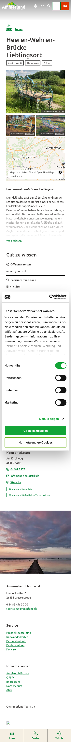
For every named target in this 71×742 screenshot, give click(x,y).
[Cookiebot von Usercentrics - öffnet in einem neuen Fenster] (50, 297)
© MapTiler (28, 172)
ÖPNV (10, 677)
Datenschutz (14, 685)
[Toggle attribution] (60, 172)
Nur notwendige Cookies (36, 442)
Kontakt (11, 649)
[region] (35, 158)
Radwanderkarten (17, 637)
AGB (9, 690)
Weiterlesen (14, 240)
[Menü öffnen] (56, 6)
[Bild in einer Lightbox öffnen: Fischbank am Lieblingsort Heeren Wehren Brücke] (50, 125)
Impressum (13, 681)
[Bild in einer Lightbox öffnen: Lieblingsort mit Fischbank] (20, 125)
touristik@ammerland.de (21, 608)
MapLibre (15, 172)
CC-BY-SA (60, 111)
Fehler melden (15, 645)
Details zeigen (49, 418)
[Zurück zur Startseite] (13, 6)
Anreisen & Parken (17, 673)
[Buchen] (65, 6)
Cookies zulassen (35, 430)
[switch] (60, 378)
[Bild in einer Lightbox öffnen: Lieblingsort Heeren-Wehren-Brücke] (35, 91)
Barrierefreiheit (16, 641)
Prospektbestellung (18, 632)
